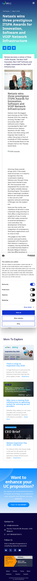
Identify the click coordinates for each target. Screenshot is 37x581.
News (28, 571)
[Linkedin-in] (6, 550)
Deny (18, 323)
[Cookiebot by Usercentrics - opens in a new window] (27, 256)
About (8, 571)
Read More (25, 376)
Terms (22, 571)
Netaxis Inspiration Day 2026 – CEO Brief (16, 444)
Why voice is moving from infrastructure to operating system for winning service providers (18, 403)
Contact (25, 574)
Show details (28, 307)
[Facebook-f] (15, 550)
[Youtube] (19, 550)
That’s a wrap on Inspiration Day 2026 (15, 365)
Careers (17, 574)
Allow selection (18, 318)
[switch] (32, 289)
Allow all (18, 312)
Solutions (8, 574)
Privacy (15, 571)
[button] (4, 48)
